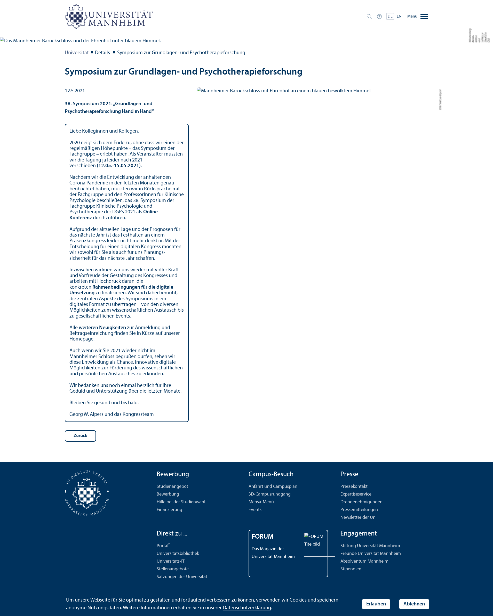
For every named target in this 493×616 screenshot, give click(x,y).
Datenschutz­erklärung (247, 608)
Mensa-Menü (261, 502)
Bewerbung (168, 494)
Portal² (163, 546)
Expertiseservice (355, 494)
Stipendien (350, 569)
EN (399, 16)
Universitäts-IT (171, 561)
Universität (77, 52)
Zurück (80, 435)
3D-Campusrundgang (270, 494)
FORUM (263, 536)
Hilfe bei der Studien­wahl (181, 502)
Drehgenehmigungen (361, 502)
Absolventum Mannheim (364, 561)
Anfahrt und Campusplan (273, 486)
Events (255, 509)
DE (390, 16)
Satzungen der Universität (182, 576)
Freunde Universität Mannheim (370, 553)
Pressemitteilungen (359, 509)
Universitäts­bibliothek (178, 553)
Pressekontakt (354, 486)
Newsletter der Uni (358, 517)
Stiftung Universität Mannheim (370, 546)
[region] (127, 273)
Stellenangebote (173, 569)
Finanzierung (169, 509)
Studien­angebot (172, 486)
